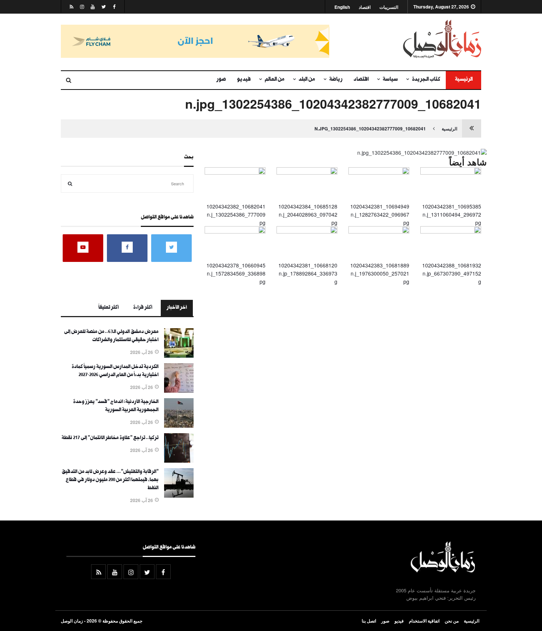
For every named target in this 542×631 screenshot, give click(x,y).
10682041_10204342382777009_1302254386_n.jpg (370, 128)
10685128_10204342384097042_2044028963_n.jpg (307, 215)
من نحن (452, 620)
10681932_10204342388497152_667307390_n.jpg (451, 273)
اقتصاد (365, 7)
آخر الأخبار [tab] (177, 308)
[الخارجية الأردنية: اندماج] (179, 425)
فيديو (244, 80)
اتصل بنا (369, 620)
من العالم (275, 80)
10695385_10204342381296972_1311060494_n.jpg (451, 215)
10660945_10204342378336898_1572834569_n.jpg (235, 273)
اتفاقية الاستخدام (424, 620)
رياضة (336, 80)
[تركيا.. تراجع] (179, 460)
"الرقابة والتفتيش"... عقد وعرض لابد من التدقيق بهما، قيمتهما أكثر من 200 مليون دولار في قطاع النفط (110, 480)
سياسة (390, 80)
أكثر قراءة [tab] (142, 308)
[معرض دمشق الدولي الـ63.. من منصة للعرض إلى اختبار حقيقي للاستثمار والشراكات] (179, 355)
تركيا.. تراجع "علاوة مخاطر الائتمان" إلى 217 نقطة (110, 438)
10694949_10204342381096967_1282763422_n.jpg (379, 215)
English (342, 7)
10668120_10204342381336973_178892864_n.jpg (307, 273)
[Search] (70, 183)
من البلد (307, 80)
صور (221, 80)
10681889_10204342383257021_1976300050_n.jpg (379, 273)
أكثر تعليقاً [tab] (108, 308)
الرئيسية (463, 80)
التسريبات (388, 7)
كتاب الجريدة (426, 80)
